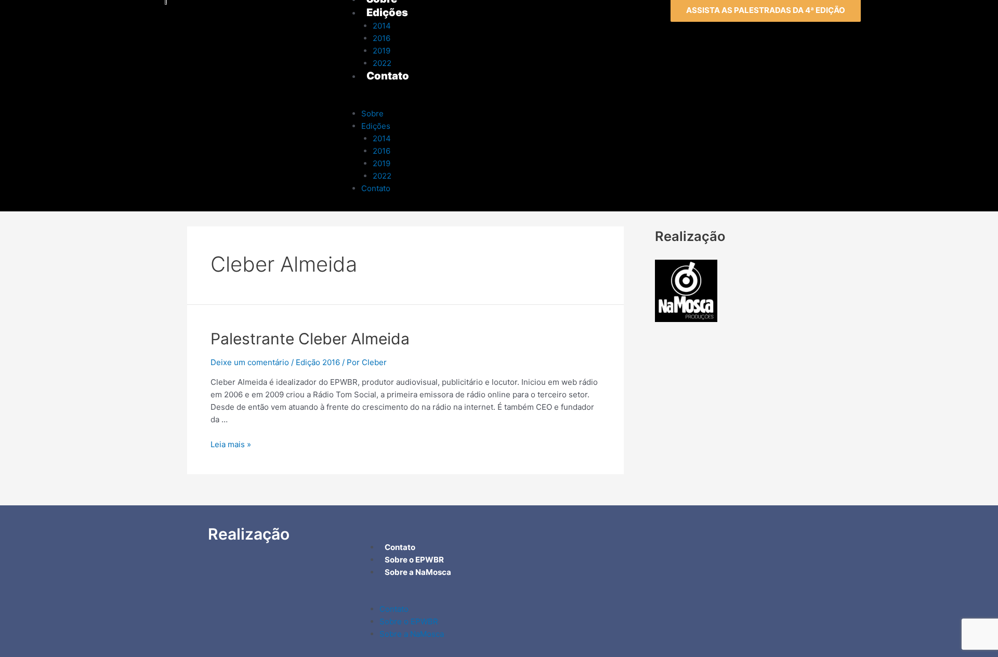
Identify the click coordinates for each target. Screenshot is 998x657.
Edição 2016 (318, 362)
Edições (375, 126)
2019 (381, 163)
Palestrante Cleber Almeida (310, 338)
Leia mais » (231, 444)
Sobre (372, 113)
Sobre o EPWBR (408, 621)
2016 (381, 151)
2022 (382, 176)
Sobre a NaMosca (411, 634)
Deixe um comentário (250, 362)
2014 (382, 138)
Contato (375, 188)
